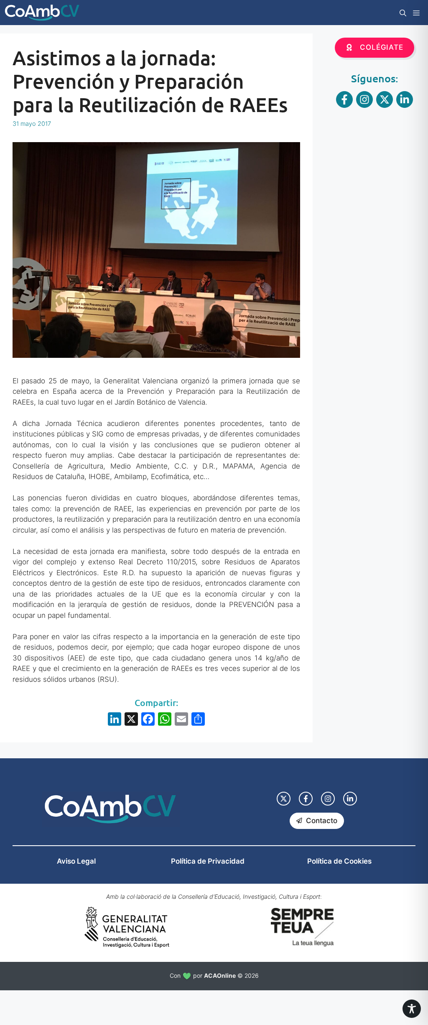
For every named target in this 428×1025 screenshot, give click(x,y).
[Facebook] (148, 720)
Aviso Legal (76, 861)
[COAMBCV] (42, 12)
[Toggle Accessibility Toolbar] (412, 1009)
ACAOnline (220, 975)
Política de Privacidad (208, 861)
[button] (403, 12)
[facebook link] (306, 799)
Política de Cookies (339, 861)
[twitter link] (283, 799)
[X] (131, 720)
